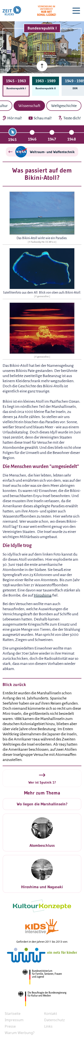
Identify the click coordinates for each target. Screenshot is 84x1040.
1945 (12, 139)
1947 (52, 139)
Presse (10, 1026)
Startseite (12, 1013)
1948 (71, 139)
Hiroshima (42, 595)
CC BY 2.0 (51, 242)
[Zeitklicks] (12, 11)
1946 (32, 139)
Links (48, 1026)
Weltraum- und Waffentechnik (52, 152)
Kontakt (50, 1013)
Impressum (14, 1020)
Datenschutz (54, 1020)
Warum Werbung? (19, 1032)
